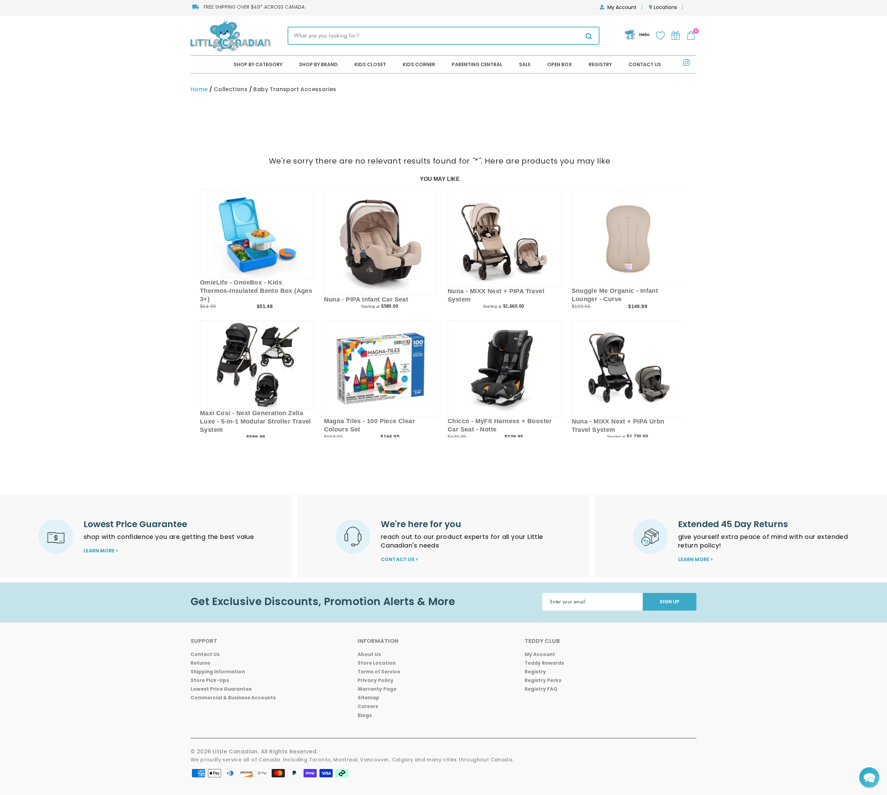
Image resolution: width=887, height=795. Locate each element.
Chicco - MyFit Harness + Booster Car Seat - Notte (500, 425)
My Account (621, 7)
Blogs (365, 715)
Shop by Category (258, 64)
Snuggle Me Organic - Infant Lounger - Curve (615, 295)
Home (199, 89)
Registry (600, 64)
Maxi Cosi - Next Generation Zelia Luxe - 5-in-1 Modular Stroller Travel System (255, 421)
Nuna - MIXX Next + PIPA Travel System (496, 295)
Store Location (377, 663)
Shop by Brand (318, 64)
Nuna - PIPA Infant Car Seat (366, 299)
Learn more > (101, 550)
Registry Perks (543, 680)
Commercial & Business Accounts (233, 697)
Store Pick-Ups (210, 680)
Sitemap (368, 697)
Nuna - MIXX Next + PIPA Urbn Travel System (618, 425)
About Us (369, 654)
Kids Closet (370, 64)
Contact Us (645, 64)
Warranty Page (377, 689)
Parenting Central (477, 64)
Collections (230, 89)
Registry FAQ (541, 689)
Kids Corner (419, 64)
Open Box (559, 64)
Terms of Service (379, 672)
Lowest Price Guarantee (221, 689)
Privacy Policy (376, 680)
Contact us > (399, 559)
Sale (524, 64)
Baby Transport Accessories (294, 89)
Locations (665, 7)
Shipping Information (218, 672)
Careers (368, 706)
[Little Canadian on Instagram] (686, 64)
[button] (869, 777)
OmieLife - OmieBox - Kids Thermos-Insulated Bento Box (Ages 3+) (256, 291)
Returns (200, 663)
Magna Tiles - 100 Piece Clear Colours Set (369, 425)
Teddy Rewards (544, 663)
